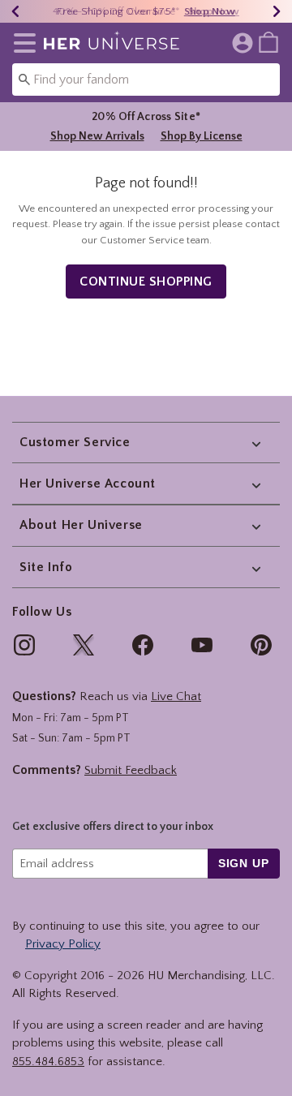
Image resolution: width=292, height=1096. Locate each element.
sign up (243, 863)
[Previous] (15, 11)
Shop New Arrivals (97, 136)
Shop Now (213, 11)
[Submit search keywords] (24, 78)
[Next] (276, 11)
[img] (24, 645)
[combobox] (146, 79)
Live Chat (176, 696)
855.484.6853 (48, 1061)
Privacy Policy (63, 944)
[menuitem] (268, 41)
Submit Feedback (130, 770)
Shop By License (202, 136)
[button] (21, 43)
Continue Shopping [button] (146, 281)
